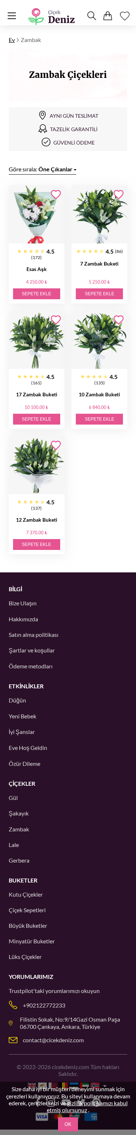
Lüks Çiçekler (25, 956)
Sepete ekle (36, 293)
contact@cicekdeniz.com (53, 1039)
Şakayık (19, 813)
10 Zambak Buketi (99, 394)
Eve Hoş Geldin (28, 747)
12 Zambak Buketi (36, 520)
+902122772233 (44, 1005)
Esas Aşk (36, 269)
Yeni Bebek (22, 716)
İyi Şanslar (22, 731)
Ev (12, 39)
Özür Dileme (24, 763)
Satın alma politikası (33, 634)
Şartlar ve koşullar (32, 650)
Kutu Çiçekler (26, 894)
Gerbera (19, 860)
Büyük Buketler (28, 925)
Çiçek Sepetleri (27, 909)
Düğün (17, 700)
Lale (14, 844)
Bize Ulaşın (23, 603)
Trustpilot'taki (26, 990)
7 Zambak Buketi (99, 263)
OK (68, 1124)
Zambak (19, 829)
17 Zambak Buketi (36, 394)
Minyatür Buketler (32, 941)
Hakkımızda (23, 619)
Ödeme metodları (31, 666)
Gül (13, 797)
